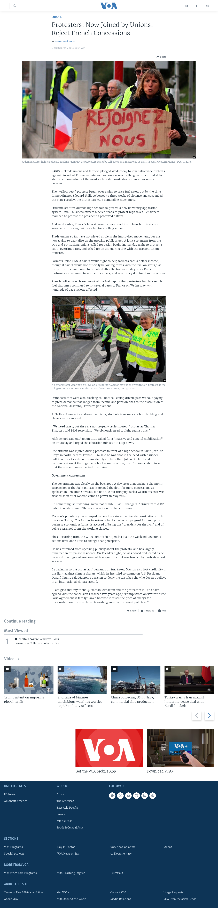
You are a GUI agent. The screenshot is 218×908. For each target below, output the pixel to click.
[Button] (161, 57)
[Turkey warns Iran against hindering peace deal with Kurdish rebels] (189, 680)
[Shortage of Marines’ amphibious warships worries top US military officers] (82, 680)
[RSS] (144, 795)
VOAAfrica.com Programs (20, 873)
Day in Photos (66, 847)
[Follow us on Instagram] (136, 795)
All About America (15, 801)
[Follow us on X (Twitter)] (120, 795)
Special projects (14, 853)
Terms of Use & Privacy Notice (23, 892)
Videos (168, 847)
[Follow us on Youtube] (128, 795)
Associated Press (65, 41)
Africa (60, 794)
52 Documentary (121, 853)
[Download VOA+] (180, 748)
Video (9, 659)
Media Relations (120, 899)
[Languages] (187, 6)
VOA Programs (13, 847)
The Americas (65, 801)
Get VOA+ (63, 892)
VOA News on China (123, 847)
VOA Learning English (71, 873)
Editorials (116, 873)
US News (9, 794)
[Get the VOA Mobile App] (109, 748)
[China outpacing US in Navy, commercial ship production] (135, 680)
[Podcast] (152, 795)
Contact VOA (118, 892)
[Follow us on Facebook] (112, 795)
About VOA (11, 899)
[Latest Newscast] (207, 6)
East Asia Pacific (67, 807)
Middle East (64, 821)
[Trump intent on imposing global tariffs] (28, 680)
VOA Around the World (71, 899)
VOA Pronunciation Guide (180, 899)
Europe (57, 17)
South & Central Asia (70, 827)
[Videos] (197, 6)
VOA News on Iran (68, 853)
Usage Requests (173, 892)
